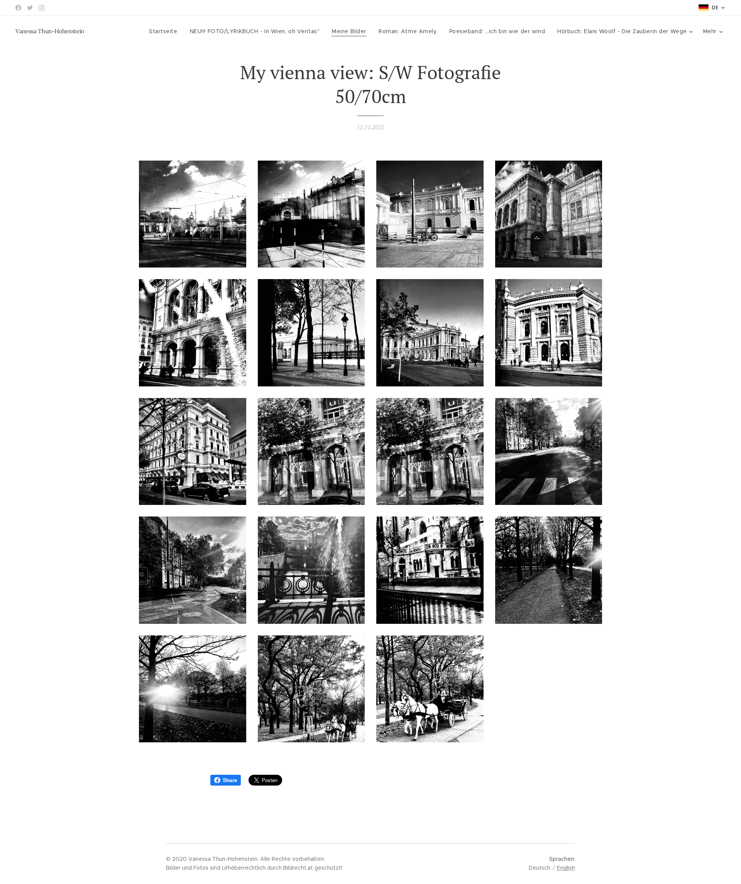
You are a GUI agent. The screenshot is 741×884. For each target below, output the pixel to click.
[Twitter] (30, 7)
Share (230, 780)
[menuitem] (165, 31)
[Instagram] (41, 7)
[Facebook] (18, 7)
